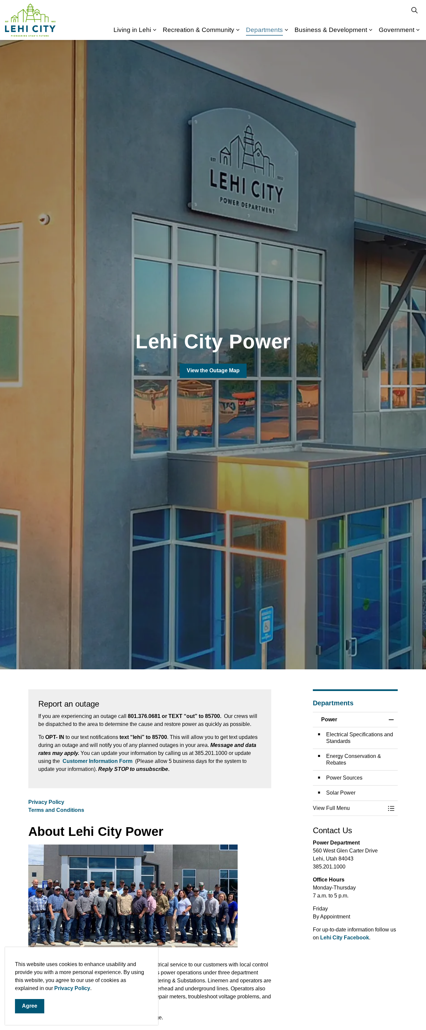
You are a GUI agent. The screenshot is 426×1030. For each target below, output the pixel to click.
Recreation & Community (198, 29)
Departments (264, 29)
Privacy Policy (72, 988)
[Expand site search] (414, 10)
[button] (348, 808)
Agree (29, 1006)
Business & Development (331, 29)
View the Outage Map (213, 370)
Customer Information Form (97, 761)
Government (396, 29)
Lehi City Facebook (344, 937)
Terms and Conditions (56, 810)
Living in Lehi (132, 29)
